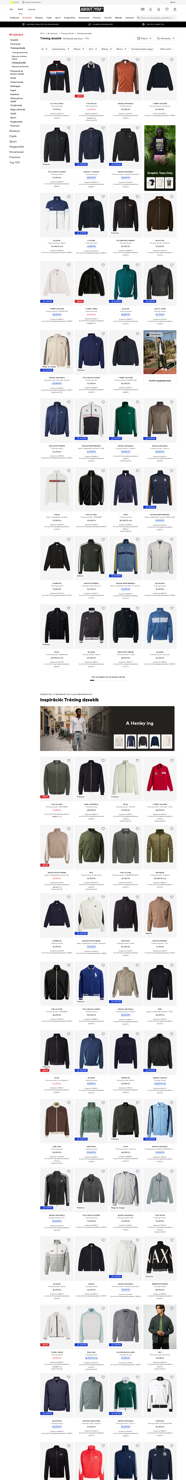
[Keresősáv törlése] (174, 18)
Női (11, 9)
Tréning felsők (67, 33)
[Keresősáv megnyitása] (137, 17)
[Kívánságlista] (167, 9)
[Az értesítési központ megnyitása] (158, 9)
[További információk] (56, 120)
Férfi (20, 9)
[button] (144, 38)
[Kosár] (175, 9)
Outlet (16, 2)
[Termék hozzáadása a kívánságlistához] (69, 60)
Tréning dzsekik (84, 33)
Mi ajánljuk (52, 33)
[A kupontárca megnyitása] (142, 9)
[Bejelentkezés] (150, 9)
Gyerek (31, 9)
